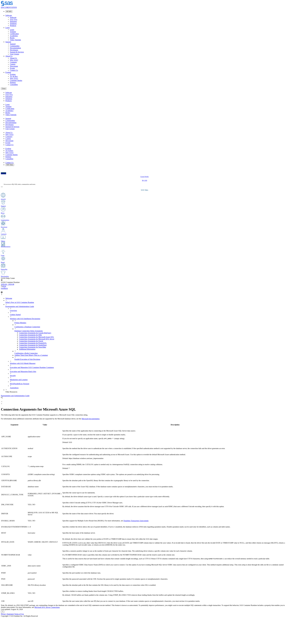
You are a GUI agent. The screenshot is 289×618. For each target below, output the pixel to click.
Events (12, 68)
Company (13, 62)
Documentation (15, 48)
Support (8, 42)
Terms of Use (19, 614)
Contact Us (14, 70)
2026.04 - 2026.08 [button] (7, 284)
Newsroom (14, 66)
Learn (7, 28)
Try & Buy (14, 76)
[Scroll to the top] (2, 611)
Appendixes (14, 388)
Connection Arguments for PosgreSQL (33, 343)
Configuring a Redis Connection (26, 353)
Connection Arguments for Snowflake (32, 347)
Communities (14, 46)
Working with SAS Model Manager (22, 363)
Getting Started (15, 315)
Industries (13, 21)
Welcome (8, 298)
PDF (4, 286)
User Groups (14, 54)
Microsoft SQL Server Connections (47, 607)
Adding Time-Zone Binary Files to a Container (31, 355)
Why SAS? (14, 60)
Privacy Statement (7, 614)
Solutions (13, 24)
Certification (14, 34)
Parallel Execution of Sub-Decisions (27, 359)
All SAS (9, 11)
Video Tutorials (15, 40)
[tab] (153, 337)
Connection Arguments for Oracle (31, 341)
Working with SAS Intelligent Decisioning (25, 319)
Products (13, 26)
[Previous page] (1, 402)
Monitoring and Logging (19, 380)
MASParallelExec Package (19, 384)
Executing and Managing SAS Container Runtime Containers (32, 367)
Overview (13, 310)
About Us (8, 56)
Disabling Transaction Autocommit (136, 521)
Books (12, 38)
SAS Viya (13, 19)
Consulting (14, 84)
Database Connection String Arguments (28, 331)
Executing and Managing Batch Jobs (23, 371)
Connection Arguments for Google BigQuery (35, 333)
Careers (12, 64)
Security (13, 376)
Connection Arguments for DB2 (30, 335)
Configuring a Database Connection (27, 327)
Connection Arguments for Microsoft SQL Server (36, 339)
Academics (14, 36)
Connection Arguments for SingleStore (33, 345)
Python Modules (20, 323)
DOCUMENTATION (9, 7)
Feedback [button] (4, 288)
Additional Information (27, 349)
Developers (14, 50)
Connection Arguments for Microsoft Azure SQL (36, 337)
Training (13, 32)
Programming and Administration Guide (19, 306)
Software (8, 15)
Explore (8, 72)
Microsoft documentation (90, 419)
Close (4, 88)
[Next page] (1, 404)
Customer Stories (16, 80)
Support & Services (17, 52)
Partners (13, 82)
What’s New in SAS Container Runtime (19, 302)
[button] (1, 280)
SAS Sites (9, 165)
